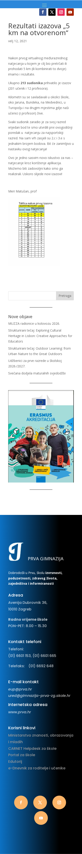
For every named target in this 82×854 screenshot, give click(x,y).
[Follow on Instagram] (61, 12)
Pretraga (65, 295)
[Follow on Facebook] (42, 12)
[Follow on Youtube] (70, 12)
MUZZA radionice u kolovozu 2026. (34, 323)
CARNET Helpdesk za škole (32, 748)
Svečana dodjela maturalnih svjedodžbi (37, 373)
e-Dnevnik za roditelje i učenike (36, 768)
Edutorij (15, 761)
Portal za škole (21, 755)
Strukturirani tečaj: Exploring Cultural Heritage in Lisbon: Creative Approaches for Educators (40, 335)
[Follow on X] (52, 12)
